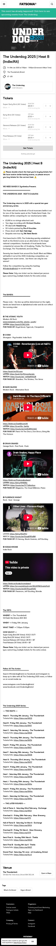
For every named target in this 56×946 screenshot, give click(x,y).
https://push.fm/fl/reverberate (22, 374)
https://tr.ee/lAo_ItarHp (19, 426)
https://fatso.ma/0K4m (23, 791)
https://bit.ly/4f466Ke (18, 483)
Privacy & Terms (12, 924)
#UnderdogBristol (10, 268)
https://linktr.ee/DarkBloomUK (15, 424)
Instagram (31, 924)
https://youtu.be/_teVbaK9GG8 (23, 377)
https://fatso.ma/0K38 (23, 777)
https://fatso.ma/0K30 (23, 769)
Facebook (31, 926)
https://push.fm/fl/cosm (13, 371)
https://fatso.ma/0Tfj (22, 818)
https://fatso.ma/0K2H (23, 840)
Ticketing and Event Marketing (39, 907)
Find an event (11, 907)
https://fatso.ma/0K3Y (23, 762)
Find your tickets (12, 910)
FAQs (8, 913)
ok (32, 941)
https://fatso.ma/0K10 (23, 726)
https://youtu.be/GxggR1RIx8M (23, 536)
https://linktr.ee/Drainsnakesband (16, 480)
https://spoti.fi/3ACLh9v (19, 324)
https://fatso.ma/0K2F (23, 847)
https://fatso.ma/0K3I (23, 747)
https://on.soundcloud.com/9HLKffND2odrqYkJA (30, 586)
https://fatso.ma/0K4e (23, 784)
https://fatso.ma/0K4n (23, 799)
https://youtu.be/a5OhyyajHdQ (23, 589)
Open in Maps (46, 873)
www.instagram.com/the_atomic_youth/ (19, 322)
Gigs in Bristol (26, 890)
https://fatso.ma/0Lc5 (23, 855)
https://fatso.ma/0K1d (23, 825)
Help (29, 913)
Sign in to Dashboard (35, 910)
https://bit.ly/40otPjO (18, 534)
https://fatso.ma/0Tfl (22, 833)
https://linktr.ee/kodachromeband (17, 583)
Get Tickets (28, 148)
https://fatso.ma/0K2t (23, 811)
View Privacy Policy (19, 943)
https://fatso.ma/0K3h (23, 740)
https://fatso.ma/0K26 (23, 733)
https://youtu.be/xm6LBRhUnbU (23, 429)
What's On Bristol (10, 890)
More (5, 107)
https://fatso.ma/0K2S (23, 718)
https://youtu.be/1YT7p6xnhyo (22, 485)
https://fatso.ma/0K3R (23, 755)
